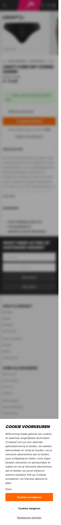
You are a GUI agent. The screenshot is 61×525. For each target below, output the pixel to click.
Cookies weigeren (29, 508)
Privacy (8, 489)
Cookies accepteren (29, 497)
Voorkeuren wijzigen (29, 517)
